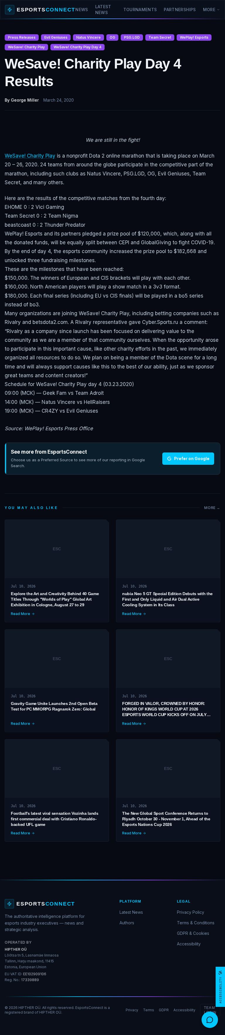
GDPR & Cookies (193, 933)
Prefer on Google (191, 458)
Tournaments (140, 9)
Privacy (132, 1010)
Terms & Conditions (195, 922)
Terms (148, 1010)
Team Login (210, 1010)
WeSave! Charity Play (30, 156)
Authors (127, 922)
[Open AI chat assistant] (210, 1020)
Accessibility (189, 943)
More (209, 9)
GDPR (164, 1010)
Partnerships (180, 9)
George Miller (25, 100)
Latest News (103, 9)
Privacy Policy (190, 912)
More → (212, 507)
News (81, 9)
